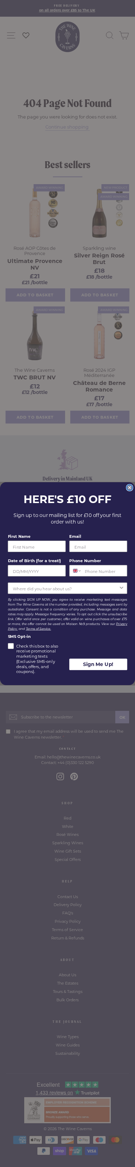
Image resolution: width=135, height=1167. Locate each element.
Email (75, 536)
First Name (19, 536)
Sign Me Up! (98, 664)
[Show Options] (121, 588)
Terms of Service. (38, 628)
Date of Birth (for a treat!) (34, 560)
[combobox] (76, 570)
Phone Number (85, 560)
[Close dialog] (130, 487)
